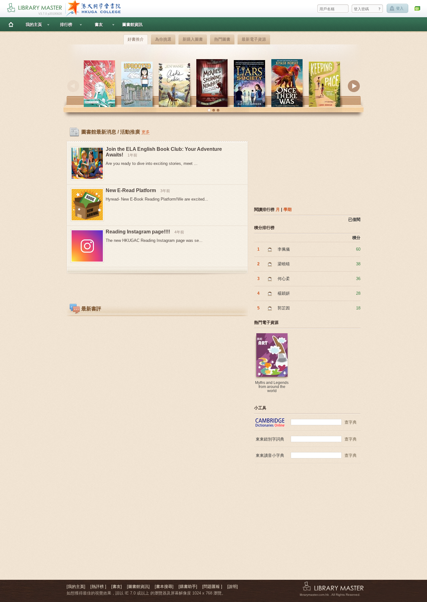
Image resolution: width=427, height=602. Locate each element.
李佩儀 (284, 249)
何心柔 (284, 278)
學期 (288, 209)
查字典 (350, 422)
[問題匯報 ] (212, 586)
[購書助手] (187, 586)
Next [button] (354, 86)
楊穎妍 (284, 293)
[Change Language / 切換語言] (417, 8)
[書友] (116, 586)
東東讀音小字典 (270, 455)
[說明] (232, 586)
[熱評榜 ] (98, 586)
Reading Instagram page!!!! (138, 231)
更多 (146, 132)
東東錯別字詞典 (270, 439)
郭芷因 (284, 308)
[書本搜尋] (164, 586)
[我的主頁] (76, 586)
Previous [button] (73, 86)
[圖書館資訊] (138, 586)
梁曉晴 (284, 264)
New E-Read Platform (131, 190)
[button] (209, 110)
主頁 (11, 24)
